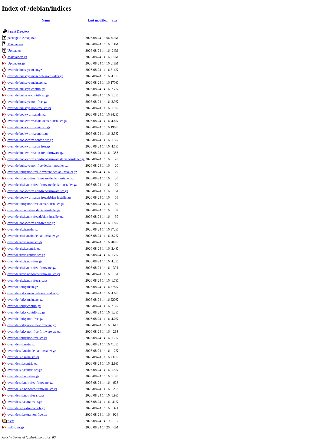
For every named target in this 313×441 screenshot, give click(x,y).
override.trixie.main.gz (22, 229)
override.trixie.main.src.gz (24, 242)
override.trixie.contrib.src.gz (26, 255)
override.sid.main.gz (21, 344)
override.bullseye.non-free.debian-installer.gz (37, 165)
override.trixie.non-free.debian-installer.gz (35, 216)
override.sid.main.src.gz (23, 357)
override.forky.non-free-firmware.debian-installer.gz (42, 172)
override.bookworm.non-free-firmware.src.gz (37, 191)
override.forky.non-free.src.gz (27, 338)
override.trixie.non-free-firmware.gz (31, 267)
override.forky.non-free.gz (25, 319)
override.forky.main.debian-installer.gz (33, 293)
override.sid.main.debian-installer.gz (31, 350)
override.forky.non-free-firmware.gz (31, 325)
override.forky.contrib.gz (24, 306)
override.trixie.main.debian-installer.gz (33, 236)
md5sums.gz (15, 427)
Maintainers (15, 44)
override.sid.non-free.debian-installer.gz (33, 210)
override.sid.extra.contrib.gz (26, 408)
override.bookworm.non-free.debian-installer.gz (39, 197)
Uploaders (14, 50)
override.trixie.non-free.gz (24, 261)
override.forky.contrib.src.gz (26, 312)
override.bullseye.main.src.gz (27, 82)
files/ (10, 421)
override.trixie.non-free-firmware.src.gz (33, 274)
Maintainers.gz (17, 57)
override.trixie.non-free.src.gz (27, 280)
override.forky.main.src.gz (25, 299)
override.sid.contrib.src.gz (24, 370)
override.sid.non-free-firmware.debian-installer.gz (40, 178)
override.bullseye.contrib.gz (26, 89)
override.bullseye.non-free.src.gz (29, 108)
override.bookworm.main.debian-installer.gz (37, 121)
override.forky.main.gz (22, 287)
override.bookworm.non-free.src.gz (31, 223)
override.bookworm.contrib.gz (27, 133)
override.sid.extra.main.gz (24, 402)
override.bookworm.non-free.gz (28, 146)
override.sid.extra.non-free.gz (27, 414)
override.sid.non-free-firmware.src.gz (32, 389)
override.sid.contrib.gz (22, 363)
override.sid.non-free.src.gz (25, 395)
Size (114, 20)
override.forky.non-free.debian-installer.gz (35, 204)
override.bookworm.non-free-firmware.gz (35, 153)
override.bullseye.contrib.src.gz (28, 95)
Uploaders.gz (16, 63)
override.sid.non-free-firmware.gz (30, 382)
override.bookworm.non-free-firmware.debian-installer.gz (46, 159)
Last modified (98, 20)
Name (46, 20)
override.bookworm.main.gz (26, 114)
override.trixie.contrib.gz (23, 248)
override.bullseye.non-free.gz (27, 101)
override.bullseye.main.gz (24, 70)
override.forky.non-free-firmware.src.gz (33, 331)
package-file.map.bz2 (21, 38)
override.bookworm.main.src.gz (28, 127)
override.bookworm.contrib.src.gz (30, 140)
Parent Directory (18, 31)
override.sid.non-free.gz (23, 376)
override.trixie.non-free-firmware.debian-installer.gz (42, 184)
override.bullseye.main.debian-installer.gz (35, 76)
